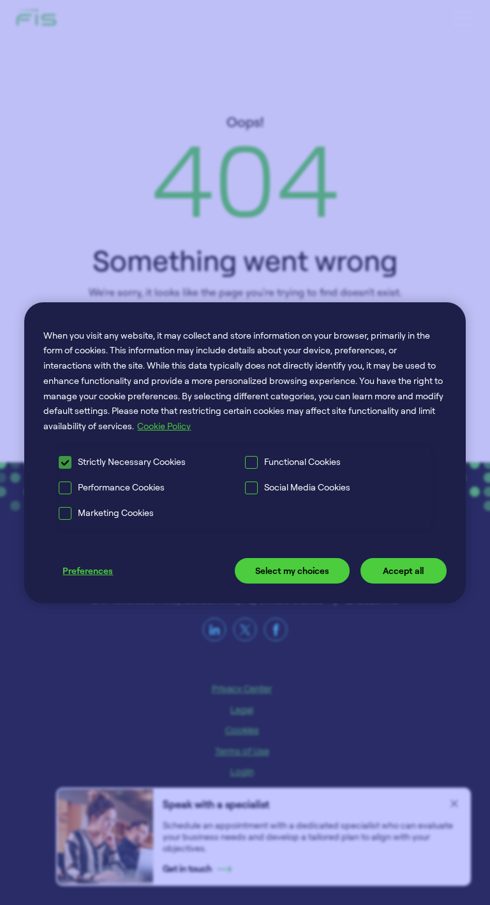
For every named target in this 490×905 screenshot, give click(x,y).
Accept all (403, 570)
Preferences (88, 570)
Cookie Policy (164, 425)
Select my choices (292, 570)
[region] (244, 452)
